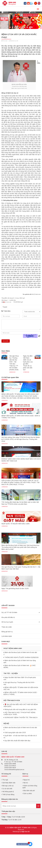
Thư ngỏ (5, 780)
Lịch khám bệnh (6, 636)
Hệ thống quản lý (8, 791)
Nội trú (25, 783)
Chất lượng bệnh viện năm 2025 (15, 732)
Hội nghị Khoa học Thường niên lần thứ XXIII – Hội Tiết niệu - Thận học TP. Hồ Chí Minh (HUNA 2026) (14, 363)
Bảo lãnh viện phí (29, 790)
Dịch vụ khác (27, 793)
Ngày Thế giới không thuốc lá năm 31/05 (15, 588)
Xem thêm (5, 351)
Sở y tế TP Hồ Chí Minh (9, 612)
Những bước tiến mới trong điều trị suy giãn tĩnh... (20, 709)
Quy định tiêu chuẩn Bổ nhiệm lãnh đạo (17, 740)
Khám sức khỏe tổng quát (29, 787)
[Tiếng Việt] (35, 3)
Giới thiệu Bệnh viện (8, 783)
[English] (39, 3)
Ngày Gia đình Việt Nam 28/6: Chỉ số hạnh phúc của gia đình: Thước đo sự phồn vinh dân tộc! (28, 363)
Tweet (5, 307)
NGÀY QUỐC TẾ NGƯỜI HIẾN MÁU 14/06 (15, 524)
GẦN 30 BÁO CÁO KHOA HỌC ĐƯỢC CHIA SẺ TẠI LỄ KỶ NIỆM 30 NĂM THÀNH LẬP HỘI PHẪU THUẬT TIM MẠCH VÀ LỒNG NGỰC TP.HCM (20, 482)
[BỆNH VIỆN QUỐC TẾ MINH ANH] (9, 3)
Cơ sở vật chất (7, 788)
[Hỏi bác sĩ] (30, 12)
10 (32, 27)
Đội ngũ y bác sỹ (7, 786)
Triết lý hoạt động (8, 794)
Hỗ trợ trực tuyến (7, 622)
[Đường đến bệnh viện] (16, 12)
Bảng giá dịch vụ (7, 632)
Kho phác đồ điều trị (8, 617)
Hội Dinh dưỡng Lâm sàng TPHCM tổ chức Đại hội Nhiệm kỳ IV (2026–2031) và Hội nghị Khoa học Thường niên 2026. (20, 439)
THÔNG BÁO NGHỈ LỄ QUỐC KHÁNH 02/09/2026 (21, 657)
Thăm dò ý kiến (6, 627)
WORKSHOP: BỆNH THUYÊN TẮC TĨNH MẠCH (20, 717)
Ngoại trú (26, 780)
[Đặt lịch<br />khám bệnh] (2, 12)
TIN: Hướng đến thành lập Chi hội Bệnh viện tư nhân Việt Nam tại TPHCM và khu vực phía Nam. (20, 503)
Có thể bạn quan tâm (10, 377)
